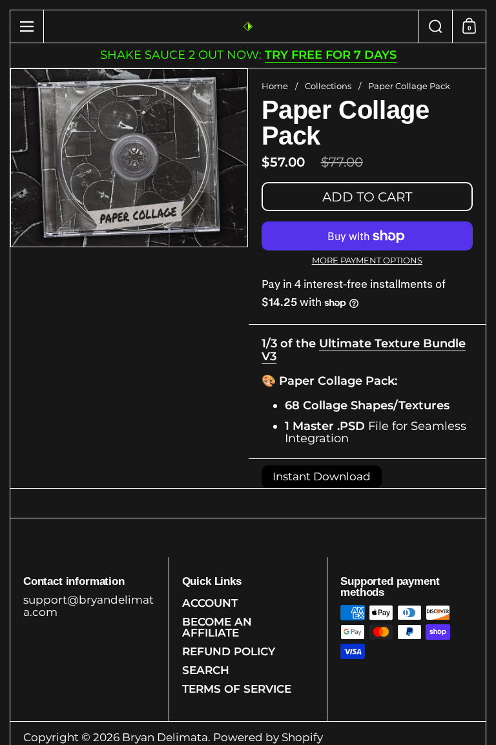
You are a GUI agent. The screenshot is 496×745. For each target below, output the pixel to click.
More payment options (367, 260)
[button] (435, 26)
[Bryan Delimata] (248, 26)
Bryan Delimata (165, 737)
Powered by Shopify (268, 737)
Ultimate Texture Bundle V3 (364, 349)
